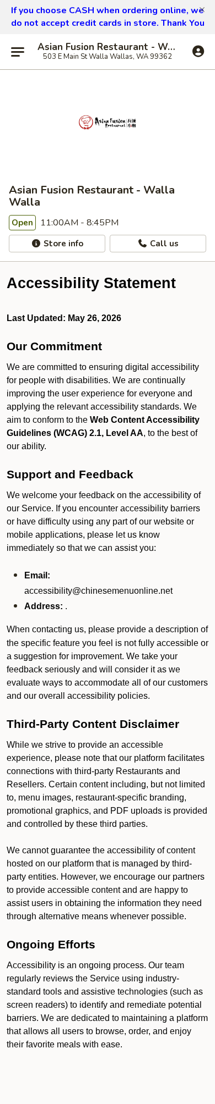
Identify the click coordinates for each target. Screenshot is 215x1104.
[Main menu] (17, 51)
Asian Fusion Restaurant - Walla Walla (107, 47)
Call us (163, 243)
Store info (62, 243)
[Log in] (198, 51)
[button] (202, 10)
